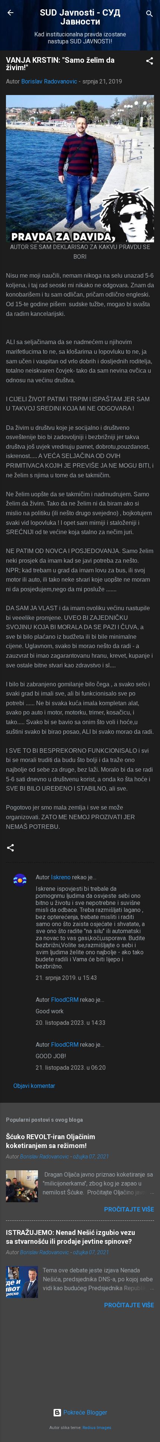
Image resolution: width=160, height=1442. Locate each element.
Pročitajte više (129, 1209)
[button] (149, 62)
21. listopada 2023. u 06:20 (71, 1067)
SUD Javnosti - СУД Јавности (80, 17)
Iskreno (61, 877)
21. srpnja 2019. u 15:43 (66, 977)
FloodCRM (65, 999)
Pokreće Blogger (84, 1412)
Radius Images (97, 1427)
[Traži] (149, 15)
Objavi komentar (34, 1085)
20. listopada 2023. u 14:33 (71, 1022)
